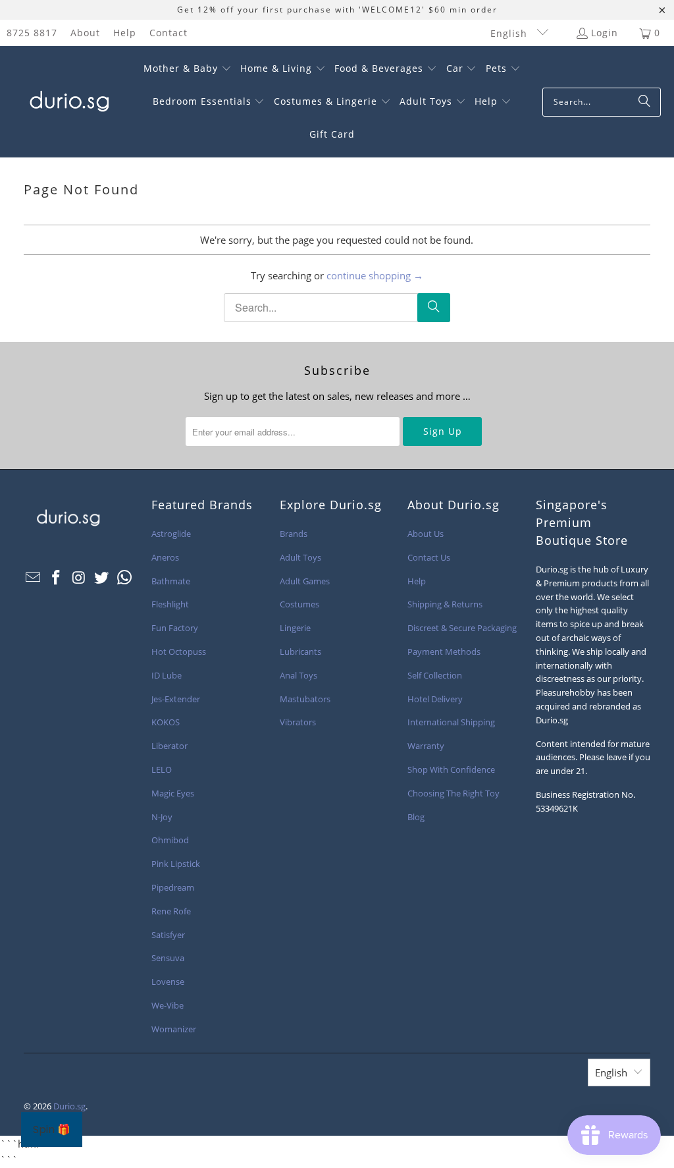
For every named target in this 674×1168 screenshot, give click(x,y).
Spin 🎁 (51, 1129)
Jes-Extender (175, 699)
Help (124, 32)
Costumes (299, 604)
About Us (425, 534)
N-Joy (161, 817)
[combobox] (601, 102)
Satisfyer (168, 935)
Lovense (167, 981)
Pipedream (172, 887)
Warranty (425, 746)
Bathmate (170, 581)
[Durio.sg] (67, 102)
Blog (416, 817)
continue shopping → (374, 275)
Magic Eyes (172, 793)
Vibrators (298, 722)
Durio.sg (69, 1106)
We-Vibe (167, 1005)
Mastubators (305, 699)
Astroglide (171, 534)
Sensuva (167, 958)
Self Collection (434, 675)
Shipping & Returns (444, 604)
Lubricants (300, 651)
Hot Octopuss (178, 651)
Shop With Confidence (451, 769)
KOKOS (165, 722)
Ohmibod (170, 840)
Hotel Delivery (435, 699)
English (510, 33)
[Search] (644, 102)
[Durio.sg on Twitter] (102, 578)
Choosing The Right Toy (453, 793)
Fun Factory (174, 628)
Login (604, 32)
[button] (187, 69)
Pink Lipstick (175, 864)
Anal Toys (298, 675)
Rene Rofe (171, 911)
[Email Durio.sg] (33, 578)
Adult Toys (300, 557)
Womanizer (173, 1029)
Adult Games (305, 581)
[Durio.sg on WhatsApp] (124, 578)
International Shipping (451, 722)
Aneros (165, 557)
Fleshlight (170, 604)
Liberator (169, 746)
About (85, 32)
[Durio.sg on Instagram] (79, 578)
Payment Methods (443, 651)
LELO (161, 769)
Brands (293, 534)
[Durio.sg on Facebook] (56, 578)
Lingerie (295, 628)
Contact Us (428, 557)
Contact (168, 32)
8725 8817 (32, 32)
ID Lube (166, 675)
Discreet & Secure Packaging (462, 628)
